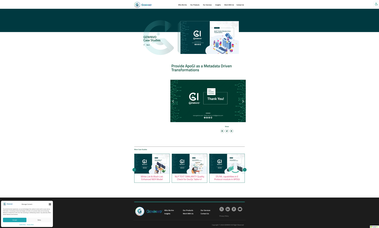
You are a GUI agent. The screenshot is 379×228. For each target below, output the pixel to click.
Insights (218, 5)
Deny (39, 220)
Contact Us (205, 213)
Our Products (194, 5)
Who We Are (182, 5)
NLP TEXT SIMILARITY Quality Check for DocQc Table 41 (189, 178)
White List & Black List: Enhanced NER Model (152, 178)
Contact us (240, 5)
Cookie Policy (22, 224)
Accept (15, 220)
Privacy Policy (30, 224)
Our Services (207, 5)
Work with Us (229, 5)
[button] (376, 4)
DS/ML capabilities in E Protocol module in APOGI (227, 178)
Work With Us (188, 213)
